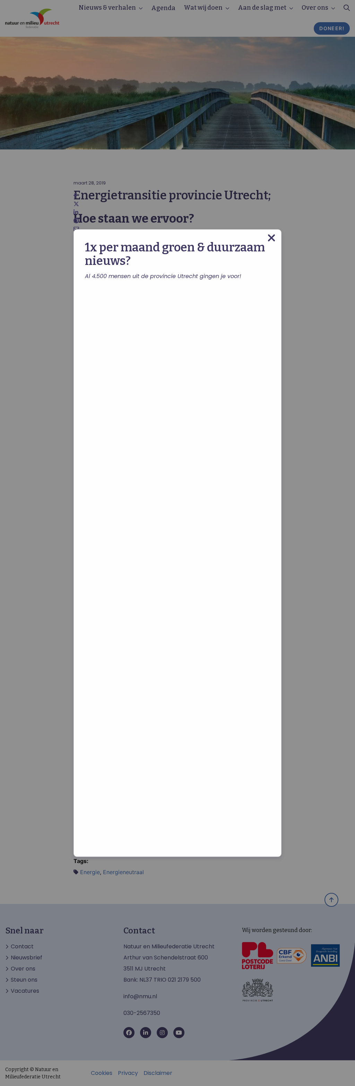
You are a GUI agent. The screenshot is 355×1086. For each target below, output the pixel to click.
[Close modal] (271, 238)
